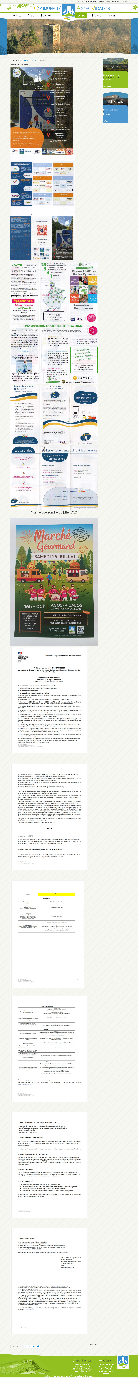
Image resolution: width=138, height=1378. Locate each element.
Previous (4, 37)
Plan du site (89, 1376)
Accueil (17, 15)
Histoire (111, 15)
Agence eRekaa (59, 1376)
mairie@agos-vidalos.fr (106, 1371)
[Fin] (38, 1346)
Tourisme (96, 15)
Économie (46, 15)
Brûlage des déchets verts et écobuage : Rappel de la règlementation (113, 112)
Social (81, 15)
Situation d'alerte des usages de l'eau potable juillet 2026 (115, 76)
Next (133, 37)
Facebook (106, 1373)
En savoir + (107, 81)
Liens (68, 1376)
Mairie (31, 15)
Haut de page (123, 1356)
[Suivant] (33, 1346)
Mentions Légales (77, 1376)
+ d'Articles (107, 87)
